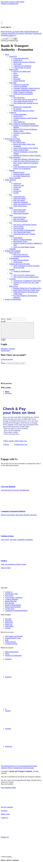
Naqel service (17, 262)
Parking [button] (11, 170)
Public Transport (25, 31)
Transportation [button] (14, 258)
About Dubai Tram (19, 217)
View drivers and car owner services (25, 99)
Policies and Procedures (13, 607)
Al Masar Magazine (11, 599)
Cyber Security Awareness (22, 68)
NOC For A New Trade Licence (24, 275)
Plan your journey (19, 200)
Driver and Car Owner (12, 139)
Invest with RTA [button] (14, 252)
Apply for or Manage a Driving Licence (26, 159)
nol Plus (16, 193)
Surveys (16, 135)
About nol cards (18, 185)
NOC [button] (11, 273)
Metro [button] (11, 208)
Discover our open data (21, 84)
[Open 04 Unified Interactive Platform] (16, 803)
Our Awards (17, 64)
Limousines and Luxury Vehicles (24, 234)
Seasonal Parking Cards (13, 638)
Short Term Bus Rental (20, 260)
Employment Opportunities (22, 107)
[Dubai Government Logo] (9, 3)
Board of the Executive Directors (24, 62)
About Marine (18, 238)
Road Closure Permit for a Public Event (26, 290)
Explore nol (17, 183)
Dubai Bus (8, 620)
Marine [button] (11, 236)
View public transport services (23, 101)
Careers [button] (11, 105)
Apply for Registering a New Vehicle (25, 148)
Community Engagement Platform (16, 610)
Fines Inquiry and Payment (14, 636)
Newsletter (16, 79)
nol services (17, 191)
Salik (6, 640)
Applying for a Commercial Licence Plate (27, 281)
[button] (16, 379)
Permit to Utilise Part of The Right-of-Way (27, 288)
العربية (5, 38)
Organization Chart (11, 594)
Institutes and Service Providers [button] (19, 264)
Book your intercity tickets (22, 204)
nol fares (16, 189)
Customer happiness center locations (25, 118)
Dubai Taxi (8, 624)
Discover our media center (22, 71)
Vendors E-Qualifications (21, 271)
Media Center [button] (13, 69)
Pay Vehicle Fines (19, 142)
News (15, 73)
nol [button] (10, 181)
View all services (19, 97)
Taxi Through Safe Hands (21, 232)
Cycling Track (9, 609)
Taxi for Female (18, 228)
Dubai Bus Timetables (20, 202)
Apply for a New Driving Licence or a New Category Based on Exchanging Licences (26, 163)
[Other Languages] (17, 330)
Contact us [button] (12, 112)
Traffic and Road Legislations (23, 94)
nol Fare (7, 628)
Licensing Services (11, 644)
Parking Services (18, 172)
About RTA (11, 33)
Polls (15, 137)
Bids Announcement (11, 652)
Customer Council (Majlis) (22, 133)
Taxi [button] (10, 223)
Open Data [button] (12, 82)
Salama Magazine (19, 81)
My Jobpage (17, 109)
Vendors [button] (12, 269)
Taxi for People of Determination (24, 230)
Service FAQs (18, 116)
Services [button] (12, 96)
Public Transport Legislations (23, 92)
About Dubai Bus (19, 196)
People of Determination (13, 299)
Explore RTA (17, 60)
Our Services (20, 33)
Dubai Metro (9, 626)
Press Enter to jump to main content (12, 2)
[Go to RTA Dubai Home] (16, 19)
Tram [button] (11, 215)
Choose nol (17, 187)
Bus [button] (10, 195)
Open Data (28, 33)
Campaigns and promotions (22, 66)
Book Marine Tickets (20, 241)
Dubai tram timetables (20, 221)
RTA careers (9, 595)
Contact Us (12, 35)
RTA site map (9, 603)
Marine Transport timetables (22, 239)
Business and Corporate (13, 251)
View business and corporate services (25, 103)
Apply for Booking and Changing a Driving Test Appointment (25, 167)
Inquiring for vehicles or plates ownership (27, 155)
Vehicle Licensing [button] (15, 140)
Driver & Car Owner (12, 31)
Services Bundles (15, 178)
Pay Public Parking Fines (21, 176)
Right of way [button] (13, 286)
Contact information (20, 114)
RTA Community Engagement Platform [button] (22, 124)
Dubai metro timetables (21, 213)
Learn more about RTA (21, 58)
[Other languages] (10, 38)
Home (3, 31)
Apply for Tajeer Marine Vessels (24, 247)
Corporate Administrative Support (24, 90)
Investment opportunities (21, 256)
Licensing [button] (12, 279)
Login (15, 38)
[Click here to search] (2, 361)
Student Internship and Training (23, 110)
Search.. (3, 319)
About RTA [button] (13, 56)
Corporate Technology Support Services (26, 88)
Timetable (12, 249)
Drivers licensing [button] (14, 157)
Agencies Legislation (20, 86)
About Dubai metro (19, 210)
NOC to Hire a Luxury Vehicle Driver (26, 277)
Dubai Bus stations (19, 198)
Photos (15, 77)
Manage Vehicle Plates (20, 150)
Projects (16, 75)
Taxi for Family (18, 226)
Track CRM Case (19, 122)
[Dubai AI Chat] (5, 837)
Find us (15, 120)
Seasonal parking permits (21, 174)
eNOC (7, 653)
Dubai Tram (9, 622)
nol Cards (8, 619)
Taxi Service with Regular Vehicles (25, 224)
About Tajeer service (20, 206)
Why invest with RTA (20, 254)
